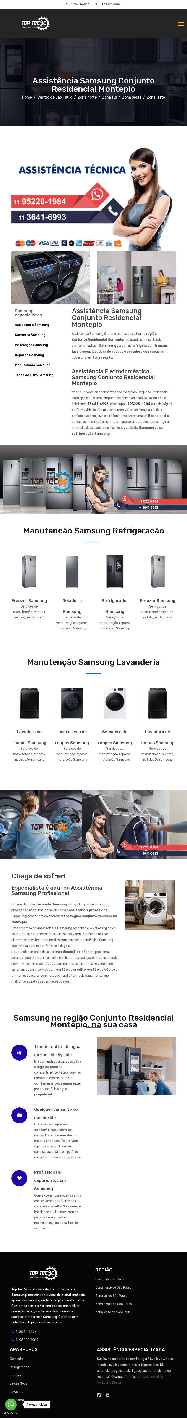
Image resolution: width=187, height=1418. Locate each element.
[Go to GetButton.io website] (11, 1413)
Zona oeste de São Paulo (113, 1304)
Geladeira (17, 1359)
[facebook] (107, 1395)
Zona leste (156, 97)
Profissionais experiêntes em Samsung (50, 1180)
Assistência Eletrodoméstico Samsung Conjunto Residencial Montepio (113, 377)
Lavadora (16, 1392)
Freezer (15, 1375)
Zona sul (109, 97)
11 (97, 404)
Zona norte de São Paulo (113, 1288)
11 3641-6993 (80, 4)
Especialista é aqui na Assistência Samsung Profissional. (56, 890)
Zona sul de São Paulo (111, 1296)
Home (27, 97)
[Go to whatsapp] (11, 1404)
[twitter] (99, 1395)
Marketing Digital (109, 1383)
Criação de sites (151, 1377)
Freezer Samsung (29, 600)
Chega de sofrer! (38, 876)
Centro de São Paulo (54, 97)
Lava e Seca (19, 1384)
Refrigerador (19, 1367)
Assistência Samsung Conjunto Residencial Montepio (93, 85)
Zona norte (87, 97)
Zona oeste (131, 97)
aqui (106, 410)
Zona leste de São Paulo (113, 1312)
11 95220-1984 (111, 4)
